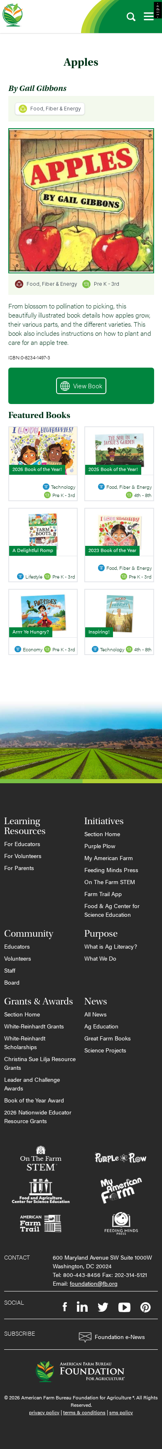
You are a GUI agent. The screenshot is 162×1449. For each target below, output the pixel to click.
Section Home (102, 834)
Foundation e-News (120, 1336)
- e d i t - (158, 10)
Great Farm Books (107, 1038)
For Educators (22, 843)
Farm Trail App (103, 893)
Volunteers (17, 958)
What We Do (100, 958)
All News (95, 1014)
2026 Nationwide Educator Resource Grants (37, 1116)
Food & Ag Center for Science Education (112, 909)
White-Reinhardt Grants (34, 1026)
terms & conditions (84, 1412)
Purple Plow (99, 846)
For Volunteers (23, 855)
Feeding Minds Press (111, 870)
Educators (17, 946)
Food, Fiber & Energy (55, 108)
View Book (87, 386)
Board (12, 982)
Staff (9, 970)
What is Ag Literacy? (110, 946)
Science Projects (105, 1050)
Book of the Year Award (34, 1100)
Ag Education (101, 1026)
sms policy (121, 1412)
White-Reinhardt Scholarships (24, 1042)
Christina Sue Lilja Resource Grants (40, 1062)
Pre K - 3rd (106, 284)
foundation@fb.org (94, 1283)
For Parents (19, 867)
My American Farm (108, 858)
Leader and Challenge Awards (32, 1083)
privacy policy (44, 1412)
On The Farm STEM (109, 882)
